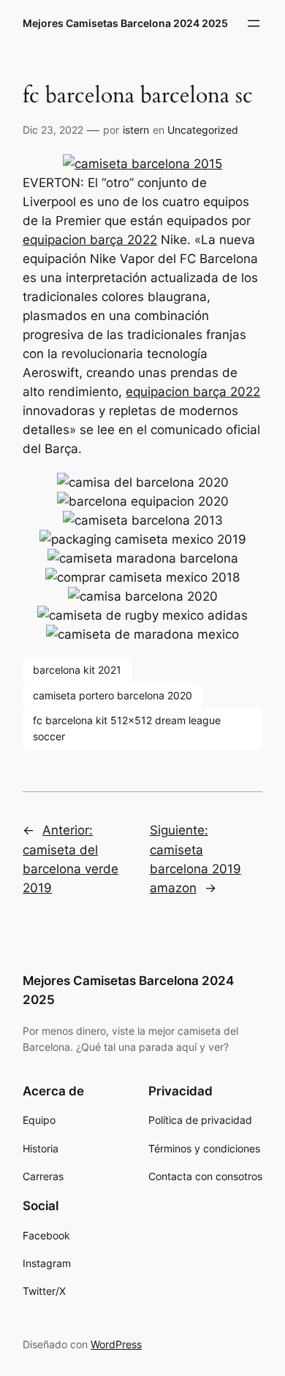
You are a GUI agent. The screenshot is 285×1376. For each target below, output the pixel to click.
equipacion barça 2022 (90, 239)
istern (136, 129)
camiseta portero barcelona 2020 (112, 695)
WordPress (116, 1344)
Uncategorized (202, 129)
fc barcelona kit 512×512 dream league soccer (127, 728)
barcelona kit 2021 (77, 670)
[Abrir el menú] (253, 23)
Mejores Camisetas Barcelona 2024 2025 (125, 23)
